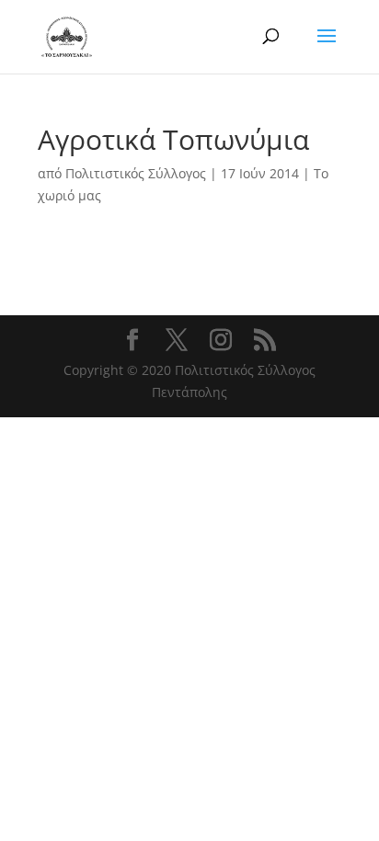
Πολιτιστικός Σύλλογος (135, 173)
